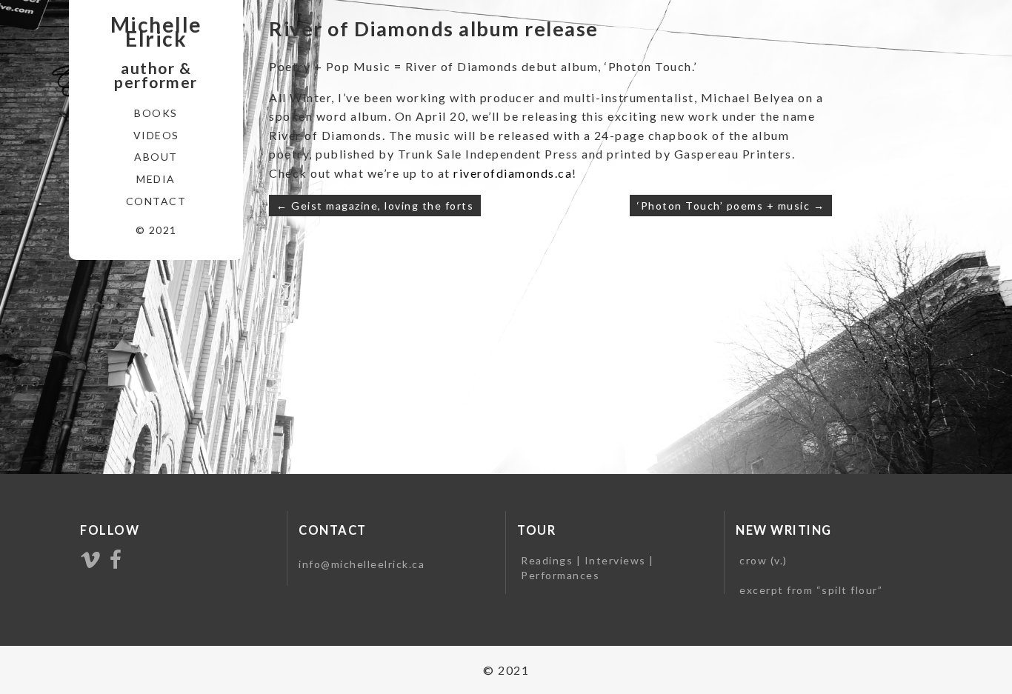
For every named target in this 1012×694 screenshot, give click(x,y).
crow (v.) (763, 560)
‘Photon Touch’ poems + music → (731, 205)
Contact (156, 201)
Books (156, 113)
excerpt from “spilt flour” (810, 590)
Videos (156, 135)
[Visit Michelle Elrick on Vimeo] (91, 560)
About (156, 156)
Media (156, 179)
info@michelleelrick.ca (362, 564)
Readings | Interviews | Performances (587, 567)
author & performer (156, 75)
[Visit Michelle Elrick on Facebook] (116, 560)
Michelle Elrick (156, 32)
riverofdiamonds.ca (512, 173)
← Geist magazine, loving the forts (374, 205)
